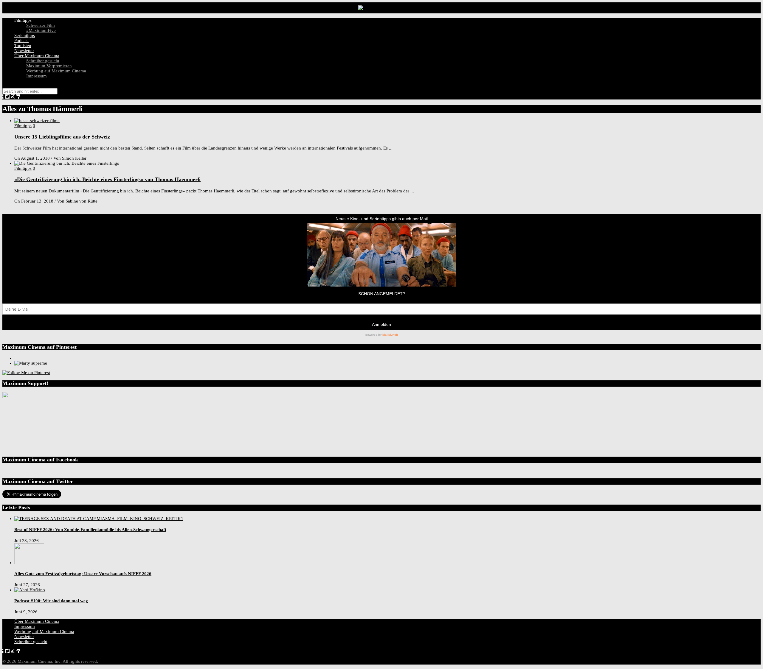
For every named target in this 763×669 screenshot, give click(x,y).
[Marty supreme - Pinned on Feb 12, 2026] (30, 363)
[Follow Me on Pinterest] (26, 372)
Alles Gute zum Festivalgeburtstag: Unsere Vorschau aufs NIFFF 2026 (82, 573)
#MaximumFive (41, 30)
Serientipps (24, 35)
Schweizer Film (40, 25)
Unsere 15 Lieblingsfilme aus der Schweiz (62, 137)
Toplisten (22, 45)
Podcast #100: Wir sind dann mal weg (51, 600)
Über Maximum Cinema (36, 55)
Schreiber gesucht (42, 60)
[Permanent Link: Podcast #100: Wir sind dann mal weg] (29, 589)
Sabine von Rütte (81, 201)
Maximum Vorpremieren (49, 65)
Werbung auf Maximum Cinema (56, 71)
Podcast (21, 40)
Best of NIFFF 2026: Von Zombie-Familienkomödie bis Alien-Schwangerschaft (90, 529)
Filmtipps (23, 20)
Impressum (36, 76)
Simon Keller (74, 158)
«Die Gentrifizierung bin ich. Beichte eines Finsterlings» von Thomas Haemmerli (107, 179)
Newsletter (24, 50)
